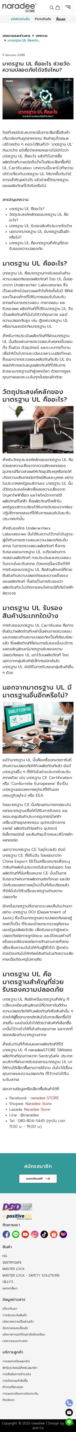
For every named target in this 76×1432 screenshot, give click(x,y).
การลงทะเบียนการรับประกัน (20, 1393)
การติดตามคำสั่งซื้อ (15, 1380)
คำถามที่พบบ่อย (13, 1387)
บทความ (42, 35)
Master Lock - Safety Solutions (31, 1275)
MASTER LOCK (14, 1269)
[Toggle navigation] (67, 7)
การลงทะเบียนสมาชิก (16, 1361)
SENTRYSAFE (12, 1262)
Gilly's (8, 1281)
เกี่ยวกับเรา (10, 1308)
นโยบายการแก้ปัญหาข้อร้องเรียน (24, 1334)
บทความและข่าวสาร (16, 35)
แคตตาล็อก (10, 1288)
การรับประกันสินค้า (15, 1315)
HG (5, 1256)
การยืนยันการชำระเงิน (17, 1374)
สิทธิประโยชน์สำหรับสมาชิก (20, 1367)
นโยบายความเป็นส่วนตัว (18, 1321)
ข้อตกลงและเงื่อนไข (15, 1328)
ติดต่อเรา (9, 1400)
